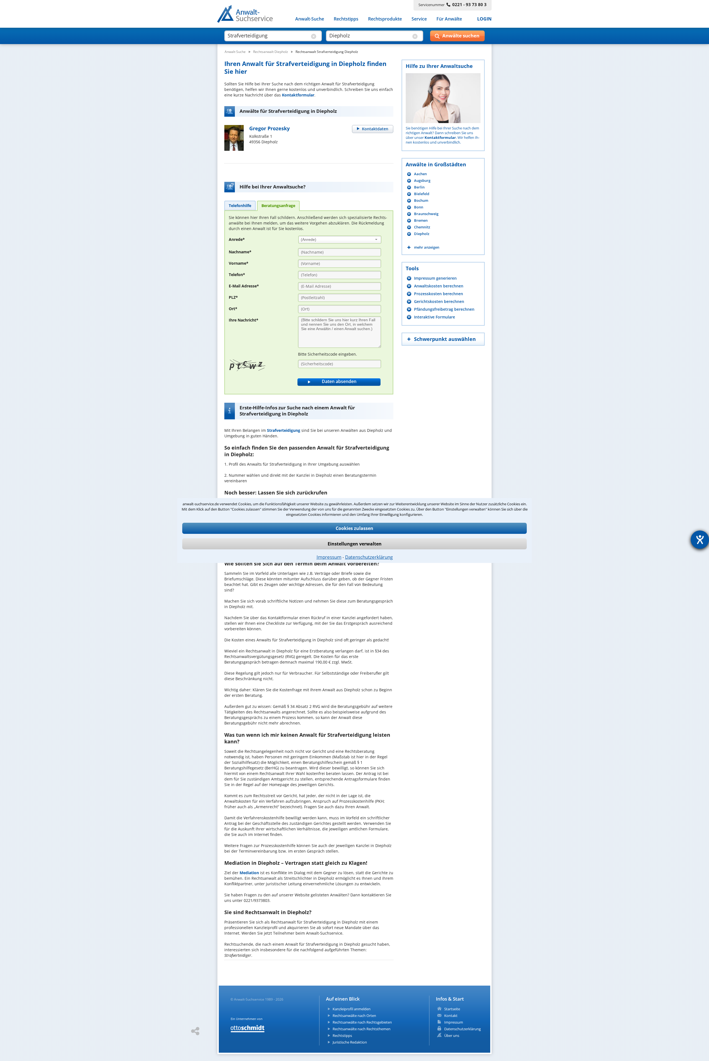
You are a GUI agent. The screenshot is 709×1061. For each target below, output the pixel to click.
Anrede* (237, 239)
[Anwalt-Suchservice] (248, 15)
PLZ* (233, 297)
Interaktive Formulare (434, 317)
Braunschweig (426, 213)
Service (419, 19)
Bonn (418, 207)
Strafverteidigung (283, 430)
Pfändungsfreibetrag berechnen (444, 309)
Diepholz (421, 233)
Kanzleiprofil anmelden (352, 1009)
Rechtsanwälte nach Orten (354, 1015)
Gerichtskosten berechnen (439, 301)
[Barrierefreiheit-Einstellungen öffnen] (700, 539)
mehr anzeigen (426, 247)
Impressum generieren (435, 278)
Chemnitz (422, 227)
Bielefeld (421, 194)
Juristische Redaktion (350, 1042)
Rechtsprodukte (385, 19)
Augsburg (422, 180)
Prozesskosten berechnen (438, 293)
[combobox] (339, 240)
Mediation (249, 872)
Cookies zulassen (354, 528)
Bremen (421, 220)
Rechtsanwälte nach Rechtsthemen (362, 1029)
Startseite (452, 1008)
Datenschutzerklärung (369, 557)
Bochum (421, 200)
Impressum (329, 557)
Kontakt (451, 1015)
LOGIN (484, 19)
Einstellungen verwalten (355, 544)
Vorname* (238, 263)
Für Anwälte (449, 19)
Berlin (419, 187)
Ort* (233, 308)
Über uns (451, 1035)
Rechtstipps (346, 19)
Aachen (420, 174)
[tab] (240, 205)
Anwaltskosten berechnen (438, 286)
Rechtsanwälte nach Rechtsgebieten (362, 1022)
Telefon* (237, 274)
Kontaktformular (298, 95)
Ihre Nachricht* (243, 320)
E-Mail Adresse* (244, 286)
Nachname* (240, 251)
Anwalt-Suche (309, 19)
